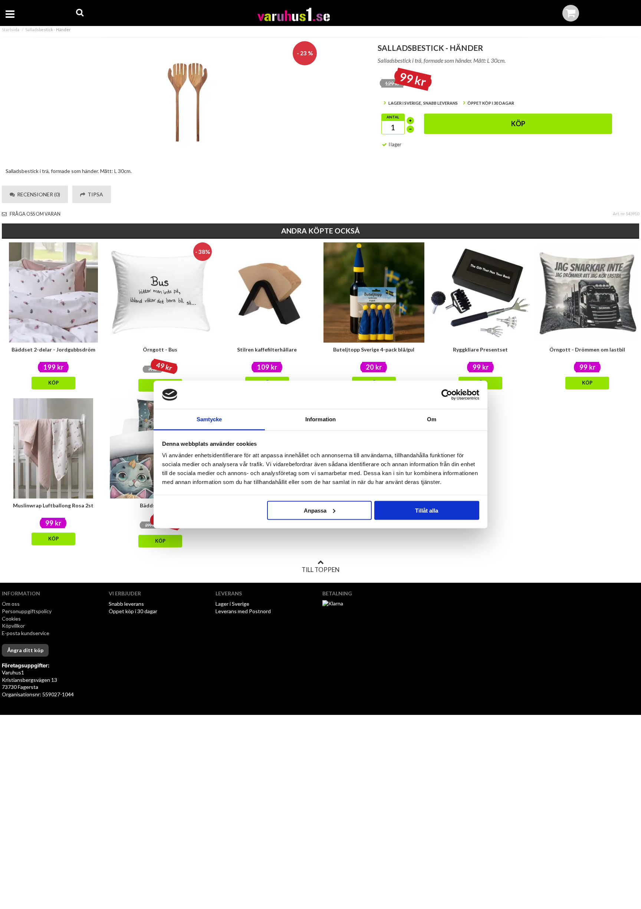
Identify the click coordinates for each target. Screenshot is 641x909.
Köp (518, 124)
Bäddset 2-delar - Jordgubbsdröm (53, 349)
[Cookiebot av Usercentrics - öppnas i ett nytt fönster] (446, 394)
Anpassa (315, 510)
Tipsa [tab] (94, 194)
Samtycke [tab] (209, 419)
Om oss (11, 604)
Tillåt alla (426, 510)
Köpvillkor (13, 625)
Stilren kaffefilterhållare (267, 349)
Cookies (11, 618)
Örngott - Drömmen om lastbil (587, 349)
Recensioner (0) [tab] (37, 194)
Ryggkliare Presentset (480, 349)
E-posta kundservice (26, 633)
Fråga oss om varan (34, 214)
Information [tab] (320, 419)
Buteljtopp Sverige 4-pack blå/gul (373, 349)
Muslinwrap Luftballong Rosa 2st (53, 505)
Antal (393, 117)
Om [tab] (431, 419)
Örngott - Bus (160, 349)
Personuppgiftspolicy (27, 611)
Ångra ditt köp (25, 650)
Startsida (10, 29)
